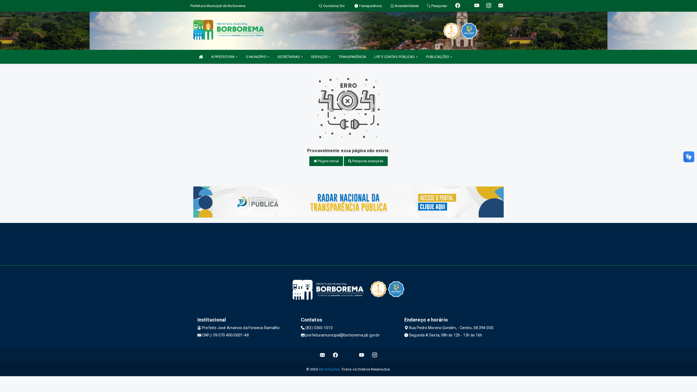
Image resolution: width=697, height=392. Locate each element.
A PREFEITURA (223, 57)
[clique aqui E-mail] (322, 355)
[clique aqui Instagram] (375, 355)
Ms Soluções (329, 369)
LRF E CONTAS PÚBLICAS (394, 57)
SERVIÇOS (319, 57)
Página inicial (328, 161)
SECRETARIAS (289, 57)
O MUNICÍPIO (256, 57)
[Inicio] (201, 57)
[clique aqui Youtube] (361, 355)
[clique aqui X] (348, 355)
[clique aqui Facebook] (335, 355)
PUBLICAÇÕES (438, 57)
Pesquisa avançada (367, 161)
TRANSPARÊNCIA (352, 57)
